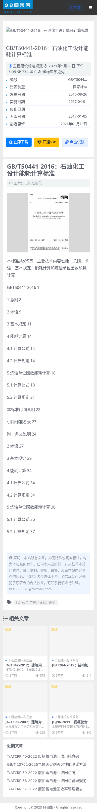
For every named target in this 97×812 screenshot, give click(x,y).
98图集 (48, 807)
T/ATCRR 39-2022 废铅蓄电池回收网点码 (41, 772)
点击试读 (77, 142)
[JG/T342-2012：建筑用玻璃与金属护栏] (25, 640)
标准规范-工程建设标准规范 (35, 602)
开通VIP (49, 142)
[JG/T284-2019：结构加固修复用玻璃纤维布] (71, 640)
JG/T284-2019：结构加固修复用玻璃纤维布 (70, 667)
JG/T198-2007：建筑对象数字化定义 (23, 723)
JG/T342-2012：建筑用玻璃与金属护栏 (23, 667)
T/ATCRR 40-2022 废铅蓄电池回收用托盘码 (43, 756)
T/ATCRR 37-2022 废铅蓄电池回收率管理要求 (45, 788)
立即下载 (20, 142)
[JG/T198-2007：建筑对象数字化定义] (25, 697)
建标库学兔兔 (53, 71)
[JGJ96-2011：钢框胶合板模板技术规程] (71, 697)
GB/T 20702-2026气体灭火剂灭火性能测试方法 (47, 764)
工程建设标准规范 (28, 65)
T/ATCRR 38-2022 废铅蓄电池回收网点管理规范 (47, 780)
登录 (77, 7)
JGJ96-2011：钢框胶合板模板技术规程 (71, 723)
